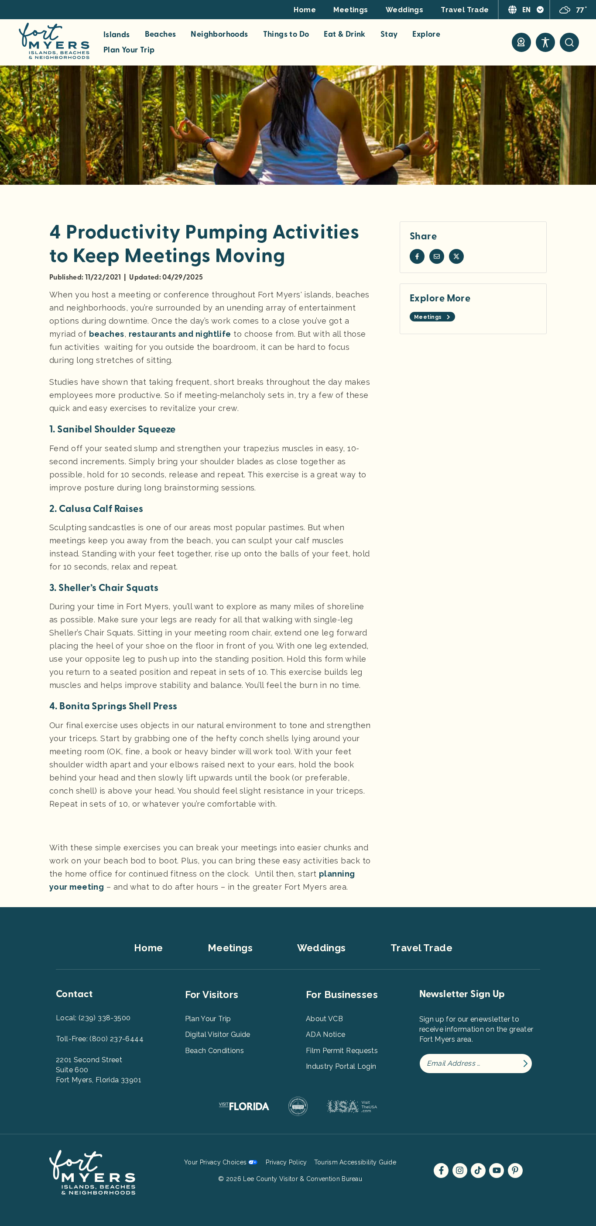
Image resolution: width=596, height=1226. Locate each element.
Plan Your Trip (129, 50)
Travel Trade (465, 10)
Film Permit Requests (342, 1050)
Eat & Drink (344, 34)
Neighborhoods (219, 34)
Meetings (350, 10)
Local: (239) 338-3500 (93, 1018)
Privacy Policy (286, 1162)
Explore (426, 34)
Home (305, 10)
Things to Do (286, 34)
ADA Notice (326, 1034)
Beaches (160, 34)
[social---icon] (417, 256)
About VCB (324, 1019)
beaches (106, 333)
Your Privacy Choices (215, 1162)
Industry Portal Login (341, 1066)
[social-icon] (521, 42)
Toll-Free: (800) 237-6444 (100, 1039)
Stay (389, 34)
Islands (116, 35)
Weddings (405, 10)
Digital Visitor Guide (217, 1034)
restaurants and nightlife (180, 333)
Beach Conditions (214, 1050)
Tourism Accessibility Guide (355, 1162)
